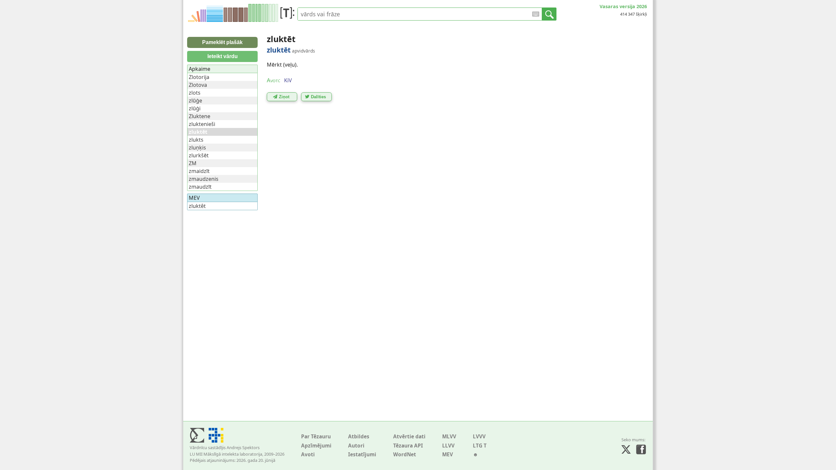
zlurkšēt (199, 155)
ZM (193, 163)
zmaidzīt (199, 171)
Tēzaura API (408, 445)
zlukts (196, 139)
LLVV (448, 445)
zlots (195, 92)
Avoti (308, 454)
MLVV (449, 436)
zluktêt (197, 206)
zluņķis (197, 147)
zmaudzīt (200, 186)
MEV (447, 454)
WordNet (404, 454)
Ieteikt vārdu (222, 56)
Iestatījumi (362, 454)
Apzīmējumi (316, 445)
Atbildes (358, 436)
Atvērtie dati (409, 436)
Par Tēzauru (316, 436)
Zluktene (199, 116)
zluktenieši (202, 124)
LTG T (480, 445)
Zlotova (198, 84)
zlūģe (195, 100)
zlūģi (195, 108)
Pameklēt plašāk (222, 42)
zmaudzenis (203, 178)
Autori (356, 445)
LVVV (479, 436)
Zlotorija (199, 77)
